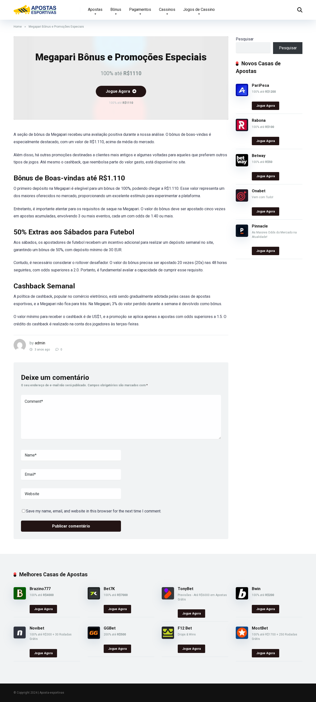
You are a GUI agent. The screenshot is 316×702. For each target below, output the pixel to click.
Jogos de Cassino (199, 9)
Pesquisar (245, 39)
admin (40, 343)
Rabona (259, 120)
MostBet (260, 628)
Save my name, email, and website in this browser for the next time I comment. (93, 511)
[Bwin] (242, 598)
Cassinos (167, 9)
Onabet (258, 191)
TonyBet (185, 588)
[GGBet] (94, 637)
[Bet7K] (94, 598)
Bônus (115, 9)
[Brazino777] (20, 598)
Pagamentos (140, 9)
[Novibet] (20, 637)
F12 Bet (185, 628)
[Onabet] (242, 200)
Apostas (95, 9)
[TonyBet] (168, 598)
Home (18, 26)
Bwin (256, 588)
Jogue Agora (118, 91)
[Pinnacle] (242, 235)
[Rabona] (242, 129)
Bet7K (109, 588)
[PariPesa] (242, 94)
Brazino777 (40, 588)
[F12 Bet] (168, 637)
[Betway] (242, 165)
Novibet (37, 628)
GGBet (110, 628)
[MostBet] (242, 637)
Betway (258, 155)
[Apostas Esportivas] (35, 8)
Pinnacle (260, 226)
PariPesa (260, 85)
